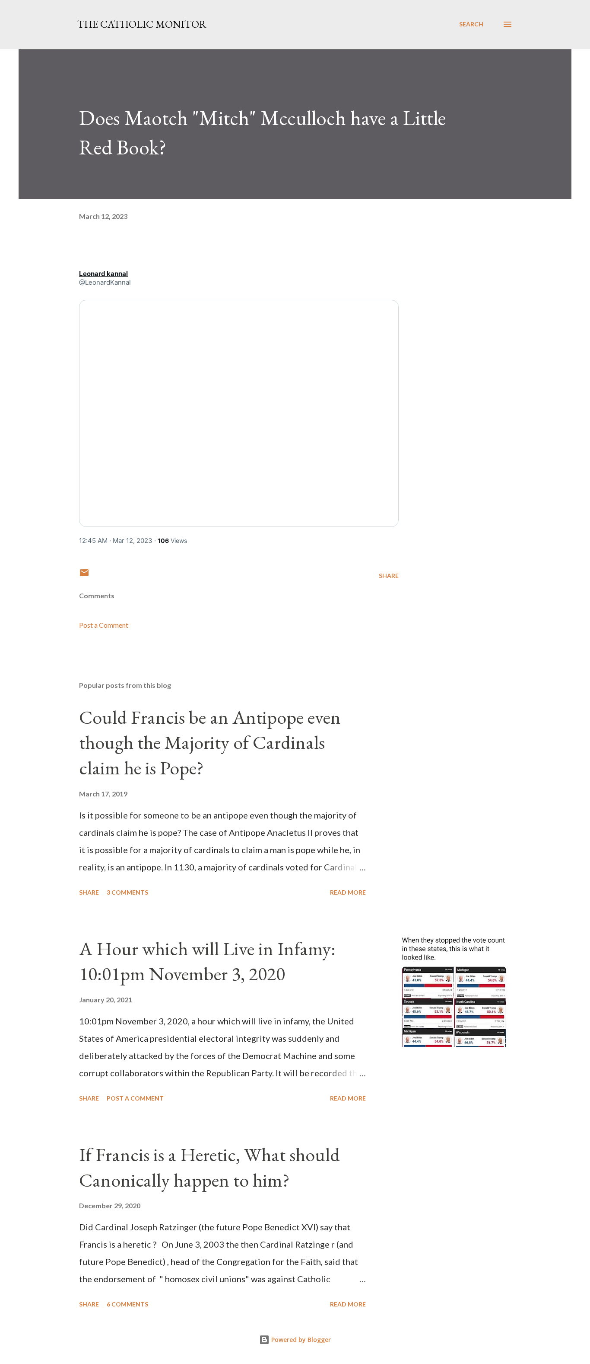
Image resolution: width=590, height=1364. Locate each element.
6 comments (127, 1304)
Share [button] (389, 575)
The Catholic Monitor (141, 24)
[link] (103, 274)
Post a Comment (103, 625)
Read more (348, 892)
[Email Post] (84, 575)
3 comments (127, 892)
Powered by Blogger (300, 1339)
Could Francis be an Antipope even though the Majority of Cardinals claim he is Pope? (210, 742)
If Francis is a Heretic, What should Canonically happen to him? (209, 1167)
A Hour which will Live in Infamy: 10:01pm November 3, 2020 (207, 961)
